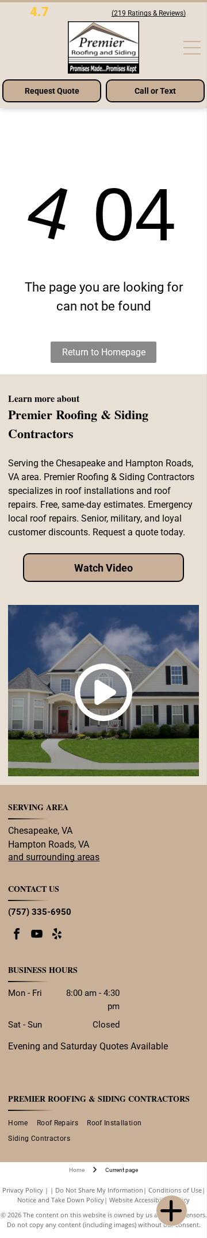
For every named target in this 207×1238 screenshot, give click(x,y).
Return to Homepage (103, 352)
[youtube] (36, 935)
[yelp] (57, 935)
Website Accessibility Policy (149, 1199)
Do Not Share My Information (99, 1190)
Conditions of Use (175, 1190)
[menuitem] (22, 1123)
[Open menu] (192, 47)
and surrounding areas (53, 857)
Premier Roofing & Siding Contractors (99, 1099)
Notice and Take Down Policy (60, 1199)
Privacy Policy (22, 1190)
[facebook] (16, 935)
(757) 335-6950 (39, 912)
